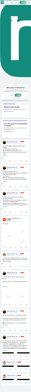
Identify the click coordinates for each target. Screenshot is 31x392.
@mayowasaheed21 (11, 255)
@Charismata (9, 143)
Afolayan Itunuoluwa (12, 219)
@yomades (9, 363)
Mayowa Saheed (15, 253)
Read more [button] (5, 155)
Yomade (14, 362)
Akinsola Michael (15, 141)
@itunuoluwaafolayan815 (12, 221)
